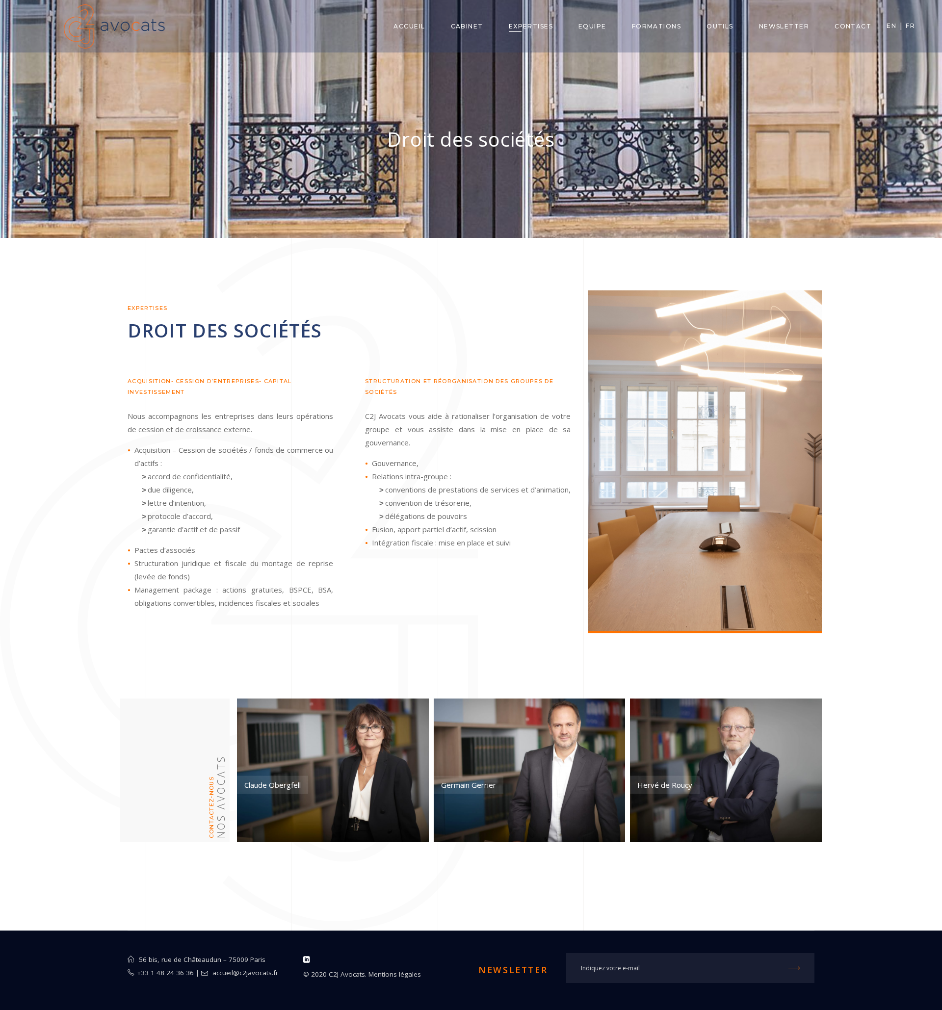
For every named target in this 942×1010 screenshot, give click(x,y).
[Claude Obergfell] (333, 770)
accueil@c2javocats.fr (245, 972)
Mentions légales (394, 974)
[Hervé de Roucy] (726, 770)
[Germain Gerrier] (530, 770)
